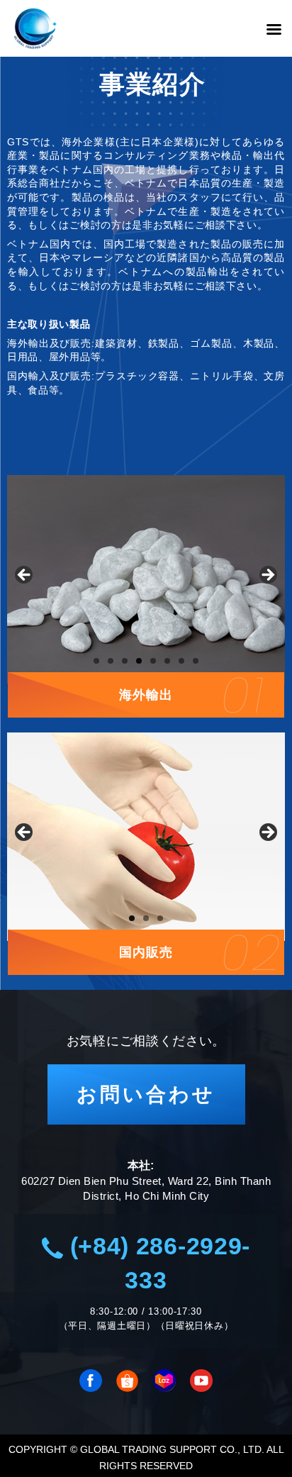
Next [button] (267, 575)
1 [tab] (96, 661)
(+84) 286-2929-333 (156, 1262)
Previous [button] (24, 575)
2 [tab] (110, 661)
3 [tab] (125, 661)
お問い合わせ (146, 1094)
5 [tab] (153, 661)
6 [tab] (167, 661)
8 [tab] (195, 661)
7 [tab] (181, 661)
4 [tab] (139, 661)
